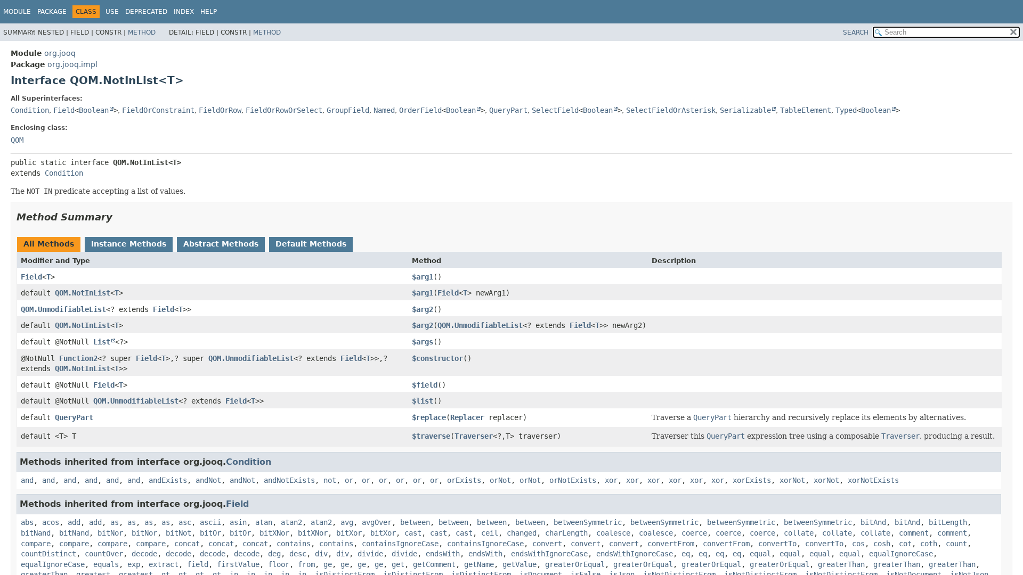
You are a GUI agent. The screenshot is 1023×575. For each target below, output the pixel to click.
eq (685, 553)
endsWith (443, 553)
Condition (30, 110)
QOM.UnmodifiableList (63, 309)
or (349, 480)
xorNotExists (873, 480)
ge (327, 564)
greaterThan (841, 564)
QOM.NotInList (82, 293)
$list (422, 401)
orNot (500, 480)
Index (184, 11)
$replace (429, 417)
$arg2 (422, 309)
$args (422, 342)
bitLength (948, 522)
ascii (210, 522)
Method (142, 32)
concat (187, 543)
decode (144, 553)
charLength (566, 533)
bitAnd (873, 522)
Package (52, 11)
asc (184, 522)
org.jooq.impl (72, 64)
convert (547, 543)
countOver (104, 553)
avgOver (377, 522)
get (398, 564)
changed (522, 533)
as (114, 522)
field (197, 564)
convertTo (777, 543)
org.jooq (60, 53)
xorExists (752, 480)
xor (611, 480)
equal (760, 553)
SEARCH (855, 32)
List (101, 342)
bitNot (178, 533)
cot (905, 543)
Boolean (94, 110)
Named (384, 110)
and (27, 480)
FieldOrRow (220, 110)
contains (294, 543)
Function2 (78, 358)
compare (36, 543)
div (321, 553)
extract (163, 564)
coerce (694, 533)
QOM (17, 140)
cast (412, 533)
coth (928, 543)
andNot (208, 480)
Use (112, 11)
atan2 (291, 522)
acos (50, 522)
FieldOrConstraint (158, 110)
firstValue (238, 564)
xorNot (792, 480)
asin (238, 522)
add (74, 522)
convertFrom (670, 543)
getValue (519, 564)
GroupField (348, 110)
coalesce (613, 533)
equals (106, 564)
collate (799, 533)
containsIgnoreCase (400, 543)
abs (27, 522)
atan (263, 522)
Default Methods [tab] (310, 244)
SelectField (555, 110)
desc (297, 553)
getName (479, 564)
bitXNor (274, 533)
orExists (464, 480)
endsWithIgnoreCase (549, 553)
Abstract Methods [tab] (220, 244)
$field (424, 385)
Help (208, 11)
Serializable (745, 110)
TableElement (805, 110)
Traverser (473, 436)
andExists (168, 480)
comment (914, 533)
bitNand (36, 533)
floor (278, 564)
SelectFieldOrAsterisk (671, 110)
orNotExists (572, 480)
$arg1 (422, 277)
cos (858, 543)
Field (64, 110)
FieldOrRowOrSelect (284, 110)
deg (274, 553)
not (329, 480)
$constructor (437, 358)
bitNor (110, 533)
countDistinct (48, 553)
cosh (881, 543)
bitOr (210, 533)
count (956, 543)
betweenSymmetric (588, 522)
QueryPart (508, 110)
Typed (846, 110)
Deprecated (146, 11)
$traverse (431, 436)
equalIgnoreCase (901, 553)
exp (133, 564)
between (415, 522)
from (306, 564)
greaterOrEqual (575, 564)
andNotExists (289, 480)
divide (370, 553)
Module (17, 11)
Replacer (467, 417)
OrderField (420, 110)
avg (346, 522)
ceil (489, 533)
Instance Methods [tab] (128, 244)
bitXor (349, 533)
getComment (434, 564)
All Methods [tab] (48, 244)
